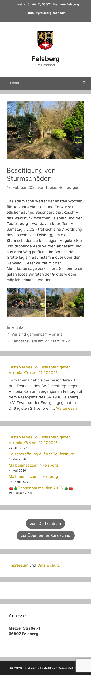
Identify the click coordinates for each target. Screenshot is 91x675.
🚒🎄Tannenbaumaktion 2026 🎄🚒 (41, 488)
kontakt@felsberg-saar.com (46, 13)
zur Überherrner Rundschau (45, 535)
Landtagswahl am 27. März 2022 (41, 341)
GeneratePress (69, 668)
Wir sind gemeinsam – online (37, 334)
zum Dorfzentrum (45, 523)
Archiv (17, 327)
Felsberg (46, 59)
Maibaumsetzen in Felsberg (33, 465)
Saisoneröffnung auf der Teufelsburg (41, 454)
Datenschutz (48, 565)
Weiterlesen (66, 408)
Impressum (18, 565)
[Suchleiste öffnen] (84, 83)
